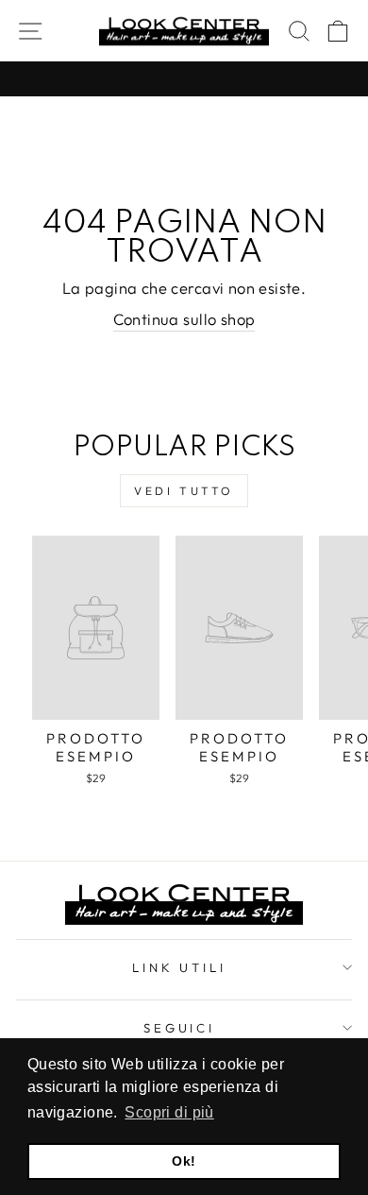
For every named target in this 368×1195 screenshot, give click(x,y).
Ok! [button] (183, 1161)
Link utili (179, 967)
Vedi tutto (184, 491)
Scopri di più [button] (169, 1112)
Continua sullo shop (184, 319)
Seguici (179, 1027)
